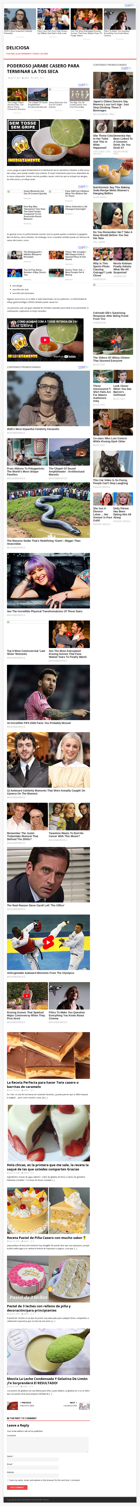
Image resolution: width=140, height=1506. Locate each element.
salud (36, 78)
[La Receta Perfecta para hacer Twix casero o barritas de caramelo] (48, 1077)
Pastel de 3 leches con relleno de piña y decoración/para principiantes (39, 1308)
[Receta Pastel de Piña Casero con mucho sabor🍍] (48, 1232)
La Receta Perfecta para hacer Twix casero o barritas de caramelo (43, 1084)
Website (10, 1472)
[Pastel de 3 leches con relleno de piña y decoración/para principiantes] (48, 1300)
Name (10, 1456)
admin (26, 78)
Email (9, 1464)
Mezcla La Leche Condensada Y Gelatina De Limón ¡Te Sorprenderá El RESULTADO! (47, 1380)
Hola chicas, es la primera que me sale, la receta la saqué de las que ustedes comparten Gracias (48, 1167)
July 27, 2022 (15, 78)
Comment (11, 1435)
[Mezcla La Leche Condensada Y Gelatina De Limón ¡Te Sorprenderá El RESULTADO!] (48, 1373)
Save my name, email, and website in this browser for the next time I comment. (45, 1480)
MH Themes (44, 1500)
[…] (46, 1097)
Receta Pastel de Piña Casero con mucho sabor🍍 (47, 1237)
